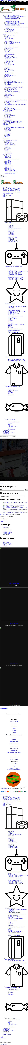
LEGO (6, 96)
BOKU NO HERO (9, 41)
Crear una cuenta (3, 1044)
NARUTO (7, 62)
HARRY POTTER (7, 118)
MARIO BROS (6, 124)
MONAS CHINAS (9, 61)
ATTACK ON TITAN (10, 35)
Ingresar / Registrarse (7, 1034)
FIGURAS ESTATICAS (10, 88)
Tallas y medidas (14, 750)
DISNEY (7, 131)
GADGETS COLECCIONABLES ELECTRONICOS (12, 92)
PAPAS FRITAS (8, 117)
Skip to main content (12, 0)
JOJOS (6, 55)
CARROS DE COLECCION (11, 86)
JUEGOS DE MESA (9, 95)
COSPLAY (7, 146)
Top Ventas (14, 725)
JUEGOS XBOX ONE (10, 170)
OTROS (7, 102)
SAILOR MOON (9, 69)
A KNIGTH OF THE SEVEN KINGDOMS (14, 127)
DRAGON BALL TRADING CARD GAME (17, 362)
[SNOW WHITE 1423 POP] (9, 507)
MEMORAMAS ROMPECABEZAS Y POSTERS (16, 100)
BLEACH (7, 40)
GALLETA (10, 425)
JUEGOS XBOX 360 (9, 169)
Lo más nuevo (5, 528)
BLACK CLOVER (9, 38)
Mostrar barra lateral (4, 518)
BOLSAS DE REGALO (10, 144)
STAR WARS (8, 135)
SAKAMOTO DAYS (9, 70)
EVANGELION (8, 49)
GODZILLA (8, 94)
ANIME (4, 34)
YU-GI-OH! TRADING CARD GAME (13, 122)
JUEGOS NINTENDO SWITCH (12, 159)
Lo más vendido (6, 527)
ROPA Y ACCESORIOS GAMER (10, 140)
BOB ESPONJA (8, 129)
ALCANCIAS (8, 83)
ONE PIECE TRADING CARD (12, 101)
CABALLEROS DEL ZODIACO (12, 42)
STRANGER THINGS (10, 108)
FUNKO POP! (8, 90)
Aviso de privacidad (14, 757)
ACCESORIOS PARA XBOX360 (12, 24)
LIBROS (10, 322)
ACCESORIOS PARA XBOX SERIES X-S (14, 23)
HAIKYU (7, 51)
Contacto (14, 732)
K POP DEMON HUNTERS (11, 57)
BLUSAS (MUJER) (9, 143)
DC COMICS (8, 130)
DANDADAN (8, 45)
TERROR (7, 136)
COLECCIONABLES (7, 80)
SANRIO (7, 71)
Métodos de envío (14, 748)
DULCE (9, 424)
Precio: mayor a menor (7, 531)
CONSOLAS (8, 155)
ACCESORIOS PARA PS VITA (12, 17)
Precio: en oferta (6, 534)
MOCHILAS (8, 148)
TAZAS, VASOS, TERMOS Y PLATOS (13, 109)
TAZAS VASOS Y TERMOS (14, 332)
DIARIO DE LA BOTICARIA (11, 47)
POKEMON (7, 67)
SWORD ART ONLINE (10, 75)
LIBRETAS (7, 97)
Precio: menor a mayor (7, 529)
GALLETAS (8, 114)
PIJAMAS (7, 149)
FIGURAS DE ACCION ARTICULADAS (14, 87)
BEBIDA (10, 423)
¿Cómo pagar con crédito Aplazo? (14, 752)
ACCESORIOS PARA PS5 (11, 20)
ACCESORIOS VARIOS (10, 81)
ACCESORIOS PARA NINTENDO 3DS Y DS (15, 16)
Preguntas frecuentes (14, 741)
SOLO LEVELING (9, 73)
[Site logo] (5, 10)
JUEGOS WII (8, 167)
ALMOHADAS (8, 84)
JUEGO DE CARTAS (7, 120)
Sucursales (14, 723)
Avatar (6, 36)
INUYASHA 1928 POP (19, 512)
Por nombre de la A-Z (7, 532)
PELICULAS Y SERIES (8, 126)
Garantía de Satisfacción (14, 703)
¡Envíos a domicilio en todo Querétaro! (14, 734)
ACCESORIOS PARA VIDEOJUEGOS (11, 15)
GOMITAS (7, 116)
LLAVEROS (8, 98)
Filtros (1, 521)
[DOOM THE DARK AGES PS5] (10, 502)
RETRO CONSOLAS (10, 173)
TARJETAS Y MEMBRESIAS (11, 33)
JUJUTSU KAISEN (9, 56)
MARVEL (7, 134)
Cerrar (1, 483)
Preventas (5, 137)
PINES (6, 150)
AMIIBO (7, 28)
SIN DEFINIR (11, 30)
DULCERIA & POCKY (8, 110)
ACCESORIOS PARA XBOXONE (12, 25)
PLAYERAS (8, 151)
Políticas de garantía (14, 759)
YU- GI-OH (7, 76)
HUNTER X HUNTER (10, 54)
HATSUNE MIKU (9, 53)
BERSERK (7, 37)
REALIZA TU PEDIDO (9, 2)
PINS (9, 393)
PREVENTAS (6, 139)
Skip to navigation (4, 0)
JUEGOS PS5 (8, 164)
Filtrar (26, 489)
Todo (4, 541)
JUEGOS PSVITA (9, 166)
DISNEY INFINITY (9, 29)
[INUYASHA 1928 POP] (8, 512)
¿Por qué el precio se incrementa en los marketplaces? (14, 769)
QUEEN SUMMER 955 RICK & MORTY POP (15, 510)
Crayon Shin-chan (9, 44)
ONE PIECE (8, 63)
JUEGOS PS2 (8, 161)
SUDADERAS (8, 153)
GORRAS (7, 147)
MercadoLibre (14, 763)
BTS (4, 77)
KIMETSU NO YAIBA (10, 60)
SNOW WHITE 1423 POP (21, 507)
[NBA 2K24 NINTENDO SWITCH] (11, 505)
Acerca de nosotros (14, 721)
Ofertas (14, 728)
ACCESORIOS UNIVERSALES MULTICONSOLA (16, 27)
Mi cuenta (14, 739)
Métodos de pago (14, 663)
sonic (9, 160)
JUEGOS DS (8, 157)
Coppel (14, 766)
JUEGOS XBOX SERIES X (11, 172)
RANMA (7, 68)
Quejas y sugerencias (14, 743)
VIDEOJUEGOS (6, 154)
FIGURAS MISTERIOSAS (11, 89)
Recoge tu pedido (14, 623)
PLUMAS (7, 107)
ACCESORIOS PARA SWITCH (12, 21)
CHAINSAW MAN (9, 43)
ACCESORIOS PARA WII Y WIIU (12, 22)
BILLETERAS (8, 142)
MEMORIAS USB (9, 31)
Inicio (1, 514)
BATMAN (7, 128)
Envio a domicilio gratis (14, 583)
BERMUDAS (8, 141)
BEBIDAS (7, 111)
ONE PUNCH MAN (9, 64)
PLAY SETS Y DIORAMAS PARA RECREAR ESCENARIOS (15, 329)
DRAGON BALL (9, 48)
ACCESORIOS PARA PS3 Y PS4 (12, 18)
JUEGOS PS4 (8, 163)
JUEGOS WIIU (8, 168)
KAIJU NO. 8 (8, 58)
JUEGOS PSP (11, 234)
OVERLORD (8, 65)
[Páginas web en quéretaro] (13, 787)
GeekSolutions (5, 788)
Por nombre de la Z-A (7, 533)
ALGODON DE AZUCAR (13, 422)
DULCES (7, 113)
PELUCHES (8, 103)
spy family (7, 74)
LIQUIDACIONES (7, 123)
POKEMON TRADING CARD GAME (13, 121)
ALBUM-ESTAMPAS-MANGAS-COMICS (14, 82)
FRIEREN (7, 50)
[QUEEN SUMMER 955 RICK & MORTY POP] (13, 509)
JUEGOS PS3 (8, 162)
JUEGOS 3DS (8, 156)
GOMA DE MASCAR (10, 115)
